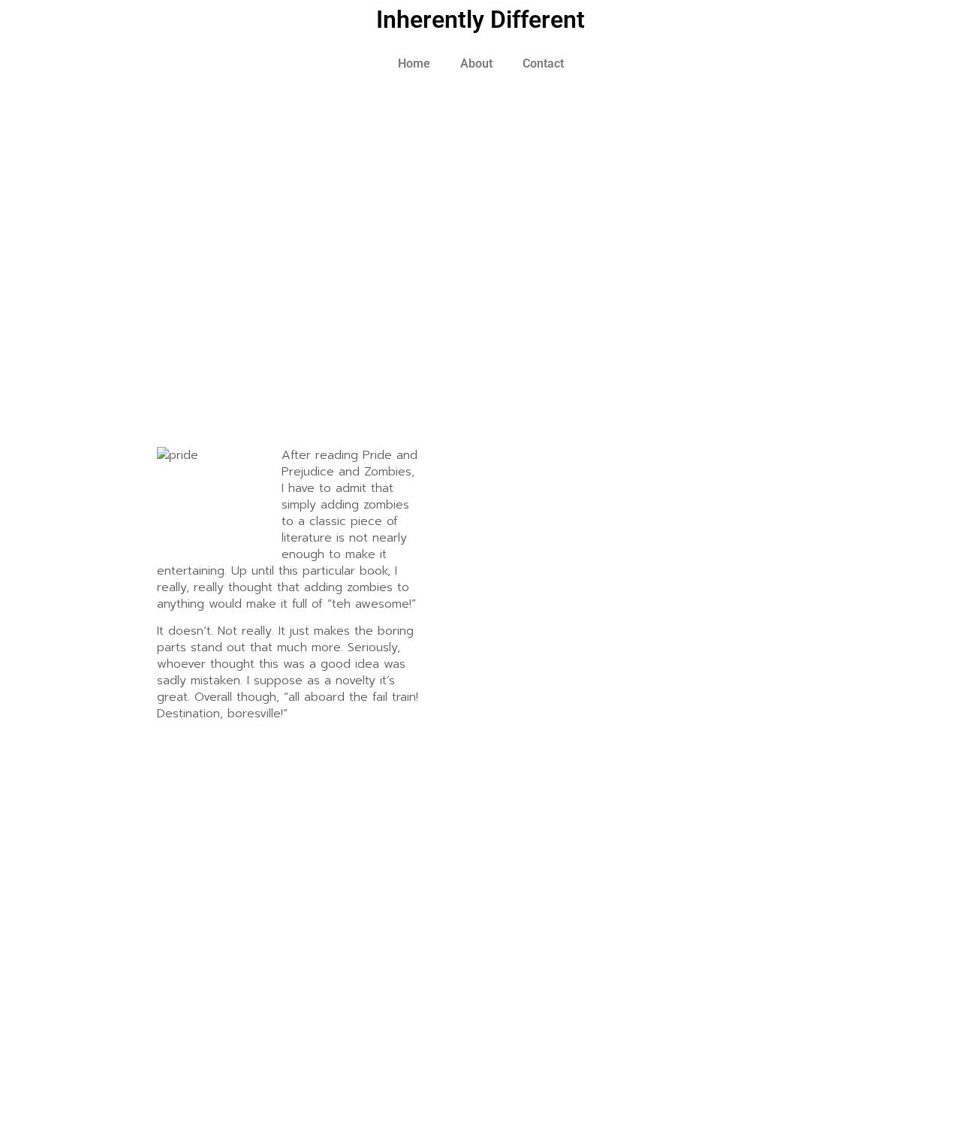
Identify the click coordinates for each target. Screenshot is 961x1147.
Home (414, 63)
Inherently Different (480, 19)
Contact (543, 63)
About (476, 63)
